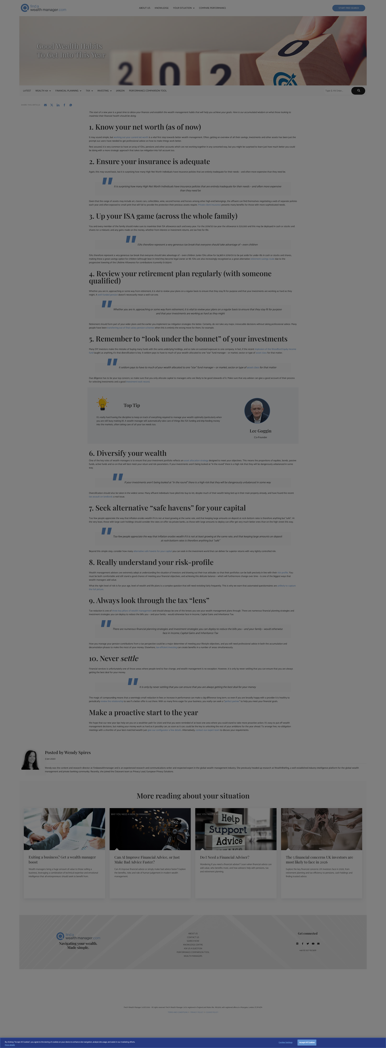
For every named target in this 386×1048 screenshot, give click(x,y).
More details (10, 1044)
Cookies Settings (285, 1042)
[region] (193, 1043)
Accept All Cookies (307, 1042)
